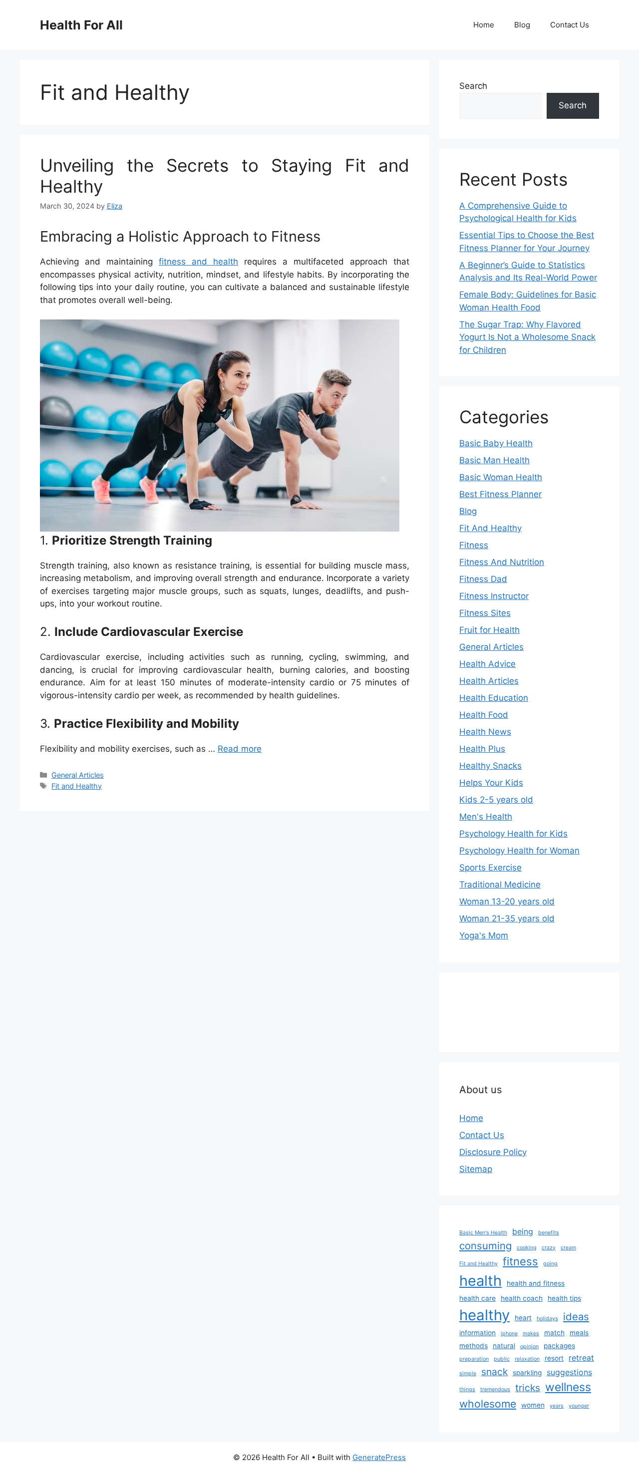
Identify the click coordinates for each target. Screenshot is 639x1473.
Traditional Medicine (500, 884)
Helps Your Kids (491, 783)
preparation (474, 1359)
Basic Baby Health (496, 443)
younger (579, 1406)
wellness (568, 1387)
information (477, 1333)
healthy (484, 1315)
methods (473, 1346)
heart (523, 1318)
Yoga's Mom (483, 935)
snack (494, 1372)
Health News (485, 732)
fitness (520, 1261)
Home (483, 24)
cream (568, 1247)
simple (467, 1373)
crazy (549, 1247)
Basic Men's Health (483, 1232)
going (550, 1263)
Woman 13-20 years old (507, 901)
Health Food (483, 715)
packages (559, 1346)
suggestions (569, 1372)
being (522, 1231)
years (557, 1406)
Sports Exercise (490, 868)
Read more (240, 749)
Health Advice (487, 664)
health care (477, 1298)
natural (504, 1346)
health (480, 1280)
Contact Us (569, 24)
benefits (548, 1232)
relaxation (527, 1359)
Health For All (81, 24)
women (533, 1405)
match (554, 1333)
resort (554, 1358)
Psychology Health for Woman (519, 851)
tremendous (495, 1389)
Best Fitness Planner (500, 494)
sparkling (527, 1373)
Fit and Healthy (76, 786)
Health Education (493, 698)
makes (531, 1333)
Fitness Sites (485, 613)
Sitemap (475, 1169)
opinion (529, 1346)
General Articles (77, 775)
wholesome (487, 1403)
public (502, 1359)
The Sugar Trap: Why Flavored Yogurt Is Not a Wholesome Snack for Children (527, 337)
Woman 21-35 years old (507, 918)
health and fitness (536, 1283)
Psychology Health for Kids (513, 834)
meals (579, 1333)
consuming (485, 1245)
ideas (576, 1316)
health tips (564, 1298)
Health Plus (482, 749)
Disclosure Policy (493, 1152)
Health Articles (489, 681)
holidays (547, 1318)
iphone (509, 1333)
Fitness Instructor (494, 596)
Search (473, 86)
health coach (522, 1298)
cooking (527, 1247)
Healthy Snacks (490, 766)
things (467, 1389)
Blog (522, 24)
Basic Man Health (494, 460)
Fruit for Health (489, 630)
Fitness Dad (483, 579)
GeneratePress (379, 1457)
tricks (527, 1388)
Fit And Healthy (490, 528)
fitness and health (198, 262)
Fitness (473, 545)
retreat (581, 1358)
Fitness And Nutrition (501, 562)
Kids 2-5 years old (496, 800)
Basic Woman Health (500, 477)
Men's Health (485, 817)
